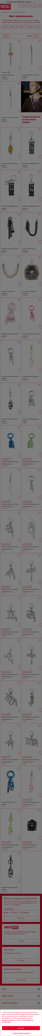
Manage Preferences (8, 1020)
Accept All (21, 1028)
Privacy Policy (26, 1020)
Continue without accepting (21, 1033)
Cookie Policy (6, 1022)
